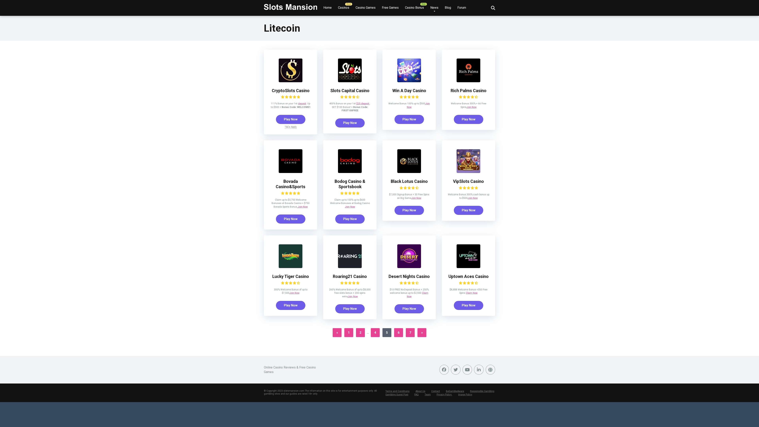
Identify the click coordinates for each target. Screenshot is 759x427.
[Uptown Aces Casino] (468, 267)
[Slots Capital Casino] (350, 81)
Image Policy (465, 394)
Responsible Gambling (482, 391)
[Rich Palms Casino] (468, 81)
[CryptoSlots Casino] (290, 81)
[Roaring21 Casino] (350, 267)
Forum (461, 7)
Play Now (290, 119)
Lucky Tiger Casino (290, 276)
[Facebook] (444, 370)
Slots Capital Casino (349, 90)
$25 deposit (363, 103)
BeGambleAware (455, 391)
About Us (420, 391)
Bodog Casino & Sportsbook (350, 184)
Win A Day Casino (409, 90)
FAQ (416, 394)
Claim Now (472, 293)
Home (327, 7)
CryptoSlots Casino (291, 90)
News (434, 7)
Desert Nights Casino (409, 276)
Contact (435, 391)
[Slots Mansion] (290, 5)
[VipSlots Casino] (468, 172)
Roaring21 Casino (350, 276)
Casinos (343, 7)
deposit (302, 103)
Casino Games (366, 7)
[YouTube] (467, 370)
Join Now (471, 107)
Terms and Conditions (397, 391)
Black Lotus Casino (409, 181)
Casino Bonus (414, 7)
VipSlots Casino (468, 181)
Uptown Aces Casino (468, 276)
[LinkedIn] (479, 370)
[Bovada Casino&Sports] (290, 172)
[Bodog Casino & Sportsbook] (350, 172)
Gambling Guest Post (396, 394)
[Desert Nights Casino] (409, 267)
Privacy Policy (444, 394)
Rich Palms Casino (468, 90)
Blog (448, 7)
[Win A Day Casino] (409, 81)
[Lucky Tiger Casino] (290, 267)
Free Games (390, 7)
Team (428, 394)
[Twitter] (456, 370)
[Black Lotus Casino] (409, 172)
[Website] (490, 370)
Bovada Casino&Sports (290, 184)
